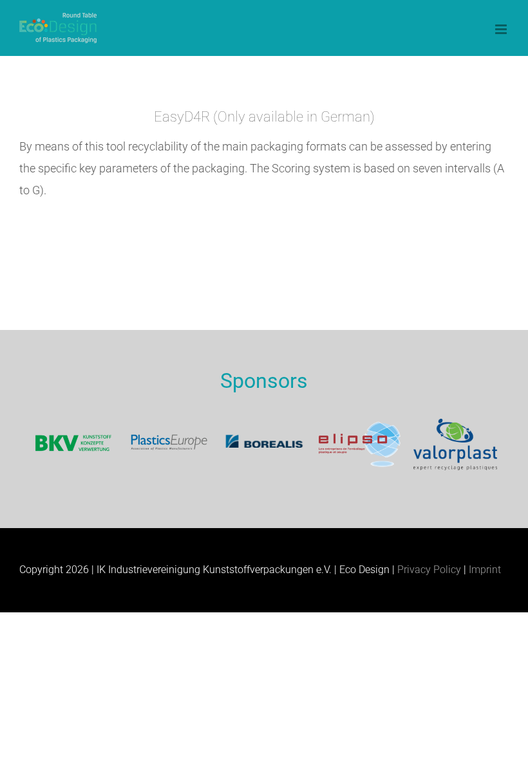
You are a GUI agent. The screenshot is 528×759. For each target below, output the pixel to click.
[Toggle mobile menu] (502, 29)
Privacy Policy (429, 569)
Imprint (485, 569)
